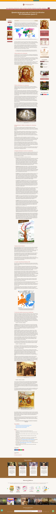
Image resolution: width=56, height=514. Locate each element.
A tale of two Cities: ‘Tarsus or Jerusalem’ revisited (25, 442)
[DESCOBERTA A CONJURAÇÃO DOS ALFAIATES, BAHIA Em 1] (52, 501)
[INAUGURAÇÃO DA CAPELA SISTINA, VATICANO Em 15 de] (45, 501)
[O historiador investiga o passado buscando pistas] (24, 501)
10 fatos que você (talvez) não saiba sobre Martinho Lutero (22, 426)
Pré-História (7, 9)
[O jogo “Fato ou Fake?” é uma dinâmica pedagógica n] (17, 501)
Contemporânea (23, 9)
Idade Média (15, 9)
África (42, 9)
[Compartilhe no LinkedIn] (11, 27)
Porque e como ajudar (36, 0)
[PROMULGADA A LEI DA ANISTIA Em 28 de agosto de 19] (3, 501)
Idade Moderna (19, 9)
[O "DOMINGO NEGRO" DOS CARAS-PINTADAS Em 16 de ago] (38, 501)
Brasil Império (31, 9)
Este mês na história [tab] (42, 61)
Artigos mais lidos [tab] (46, 61)
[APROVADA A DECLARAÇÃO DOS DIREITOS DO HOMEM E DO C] (31, 501)
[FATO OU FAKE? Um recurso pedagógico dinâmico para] (10, 501)
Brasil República (36, 9)
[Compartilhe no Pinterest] (8, 28)
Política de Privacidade (29, 511)
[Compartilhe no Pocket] (9, 29)
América (40, 9)
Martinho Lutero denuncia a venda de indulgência (21, 427)
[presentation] (7, 488)
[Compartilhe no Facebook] (8, 27)
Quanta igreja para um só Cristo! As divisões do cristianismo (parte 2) (23, 425)
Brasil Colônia (27, 9)
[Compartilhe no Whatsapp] (11, 28)
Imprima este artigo (10, 41)
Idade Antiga (11, 9)
